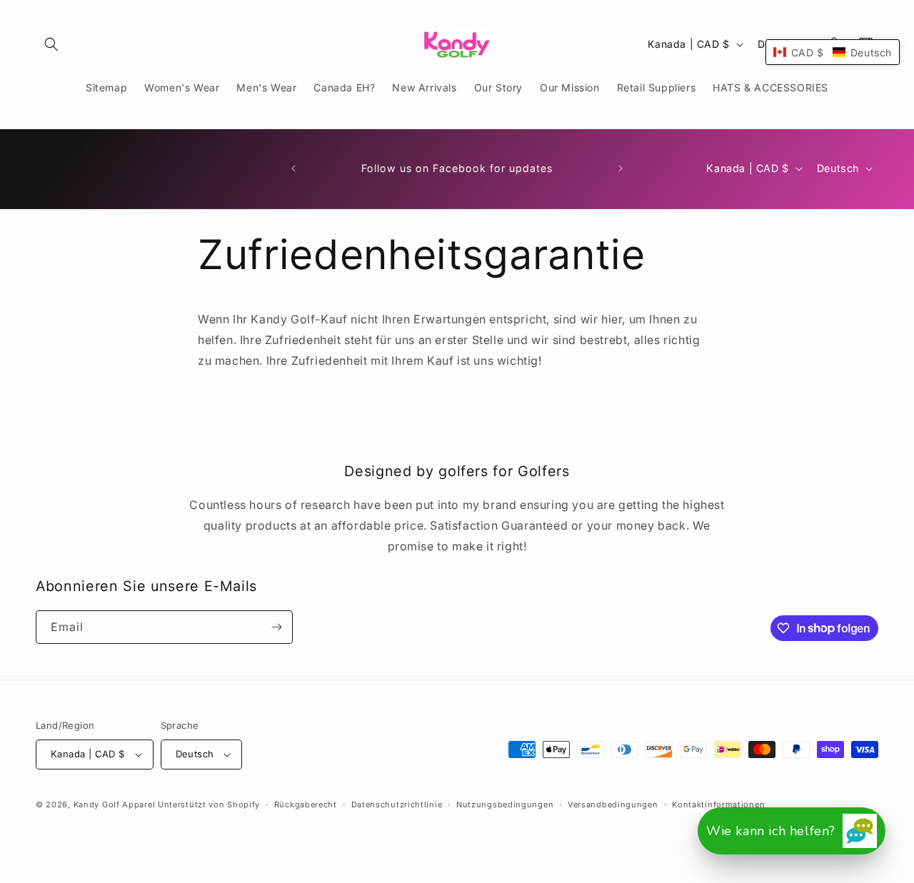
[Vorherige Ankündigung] (293, 168)
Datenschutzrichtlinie (397, 804)
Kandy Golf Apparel (115, 804)
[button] (51, 44)
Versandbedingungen (613, 804)
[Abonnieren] (276, 627)
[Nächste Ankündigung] (620, 168)
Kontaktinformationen (718, 804)
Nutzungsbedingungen (504, 804)
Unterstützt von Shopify (209, 804)
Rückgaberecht (305, 804)
